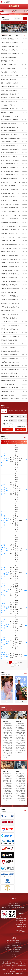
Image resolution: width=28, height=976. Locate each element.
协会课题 (7, 459)
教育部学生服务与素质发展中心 (13, 943)
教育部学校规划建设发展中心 (13, 940)
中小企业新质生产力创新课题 (3, 642)
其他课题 (7, 642)
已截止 (25, 590)
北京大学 (14, 956)
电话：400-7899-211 (14, 903)
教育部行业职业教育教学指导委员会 (13, 947)
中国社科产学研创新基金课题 (3, 625)
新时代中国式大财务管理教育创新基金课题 (3, 519)
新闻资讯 (4, 35)
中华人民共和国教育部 (21, 924)
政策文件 (18, 35)
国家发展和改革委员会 (21, 918)
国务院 (21, 916)
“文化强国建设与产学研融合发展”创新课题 (3, 590)
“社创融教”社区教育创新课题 (3, 608)
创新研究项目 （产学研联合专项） (3, 459)
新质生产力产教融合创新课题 (3, 573)
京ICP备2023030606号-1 (10, 971)
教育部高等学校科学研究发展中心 (14, 949)
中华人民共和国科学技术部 (21, 927)
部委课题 (7, 489)
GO (18, 665)
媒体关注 (22, 973)
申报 (25, 459)
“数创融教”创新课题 (3, 655)
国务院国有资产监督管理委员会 (21, 921)
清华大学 (14, 954)
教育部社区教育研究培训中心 (13, 945)
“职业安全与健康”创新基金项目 (3, 489)
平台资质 (17, 973)
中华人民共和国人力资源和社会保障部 (21, 931)
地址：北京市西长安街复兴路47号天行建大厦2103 (14, 907)
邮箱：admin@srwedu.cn (14, 905)
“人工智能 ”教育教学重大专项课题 (3, 549)
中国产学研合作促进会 (13, 951)
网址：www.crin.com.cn (14, 901)
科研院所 (7, 590)
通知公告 (11, 35)
